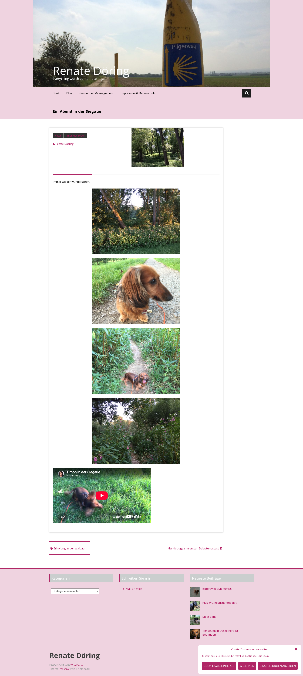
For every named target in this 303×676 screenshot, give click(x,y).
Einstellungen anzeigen (278, 665)
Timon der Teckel (75, 135)
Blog (69, 93)
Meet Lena (209, 617)
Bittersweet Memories (217, 589)
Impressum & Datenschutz (138, 93)
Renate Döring (91, 70)
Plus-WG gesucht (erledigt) (219, 603)
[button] (296, 649)
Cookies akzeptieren (219, 665)
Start (56, 93)
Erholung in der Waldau (69, 548)
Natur (58, 135)
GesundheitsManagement (96, 93)
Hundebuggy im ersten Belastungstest (193, 548)
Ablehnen (247, 665)
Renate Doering (64, 143)
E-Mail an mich (132, 589)
